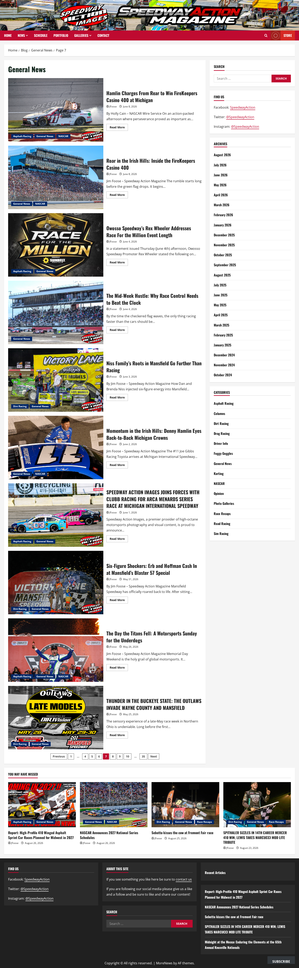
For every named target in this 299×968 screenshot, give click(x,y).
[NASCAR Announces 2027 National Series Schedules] (114, 804)
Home (8, 35)
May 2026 (220, 184)
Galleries (81, 35)
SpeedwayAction (242, 107)
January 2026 (222, 225)
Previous (59, 756)
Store (288, 35)
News (21, 35)
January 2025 (222, 345)
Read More (119, 128)
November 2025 (224, 244)
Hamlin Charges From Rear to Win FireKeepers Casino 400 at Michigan (55, 110)
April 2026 (221, 194)
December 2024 (224, 354)
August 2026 (222, 154)
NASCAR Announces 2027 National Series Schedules (109, 835)
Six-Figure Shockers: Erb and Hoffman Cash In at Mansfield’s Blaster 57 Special (55, 582)
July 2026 (220, 165)
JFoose (113, 106)
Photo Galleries (224, 503)
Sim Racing (221, 533)
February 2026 (223, 214)
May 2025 (220, 304)
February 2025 (223, 335)
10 (127, 756)
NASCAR (63, 136)
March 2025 (221, 325)
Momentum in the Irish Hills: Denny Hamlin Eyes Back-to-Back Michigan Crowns (55, 447)
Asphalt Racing (22, 136)
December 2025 (224, 234)
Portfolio (60, 35)
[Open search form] (265, 35)
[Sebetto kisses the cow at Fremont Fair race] (185, 804)
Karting (219, 473)
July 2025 (220, 285)
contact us (184, 879)
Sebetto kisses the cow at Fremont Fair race (182, 832)
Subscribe (281, 961)
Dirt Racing (20, 406)
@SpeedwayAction (240, 117)
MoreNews (164, 963)
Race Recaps (222, 513)
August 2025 (222, 275)
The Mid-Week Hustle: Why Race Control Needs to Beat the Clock (55, 312)
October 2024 (223, 374)
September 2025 (225, 264)
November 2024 (224, 364)
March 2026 (221, 204)
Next (153, 756)
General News (44, 136)
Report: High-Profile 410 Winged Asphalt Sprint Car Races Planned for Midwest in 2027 (41, 835)
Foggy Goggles (223, 453)
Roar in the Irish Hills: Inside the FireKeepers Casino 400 (55, 177)
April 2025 (221, 314)
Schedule (40, 35)
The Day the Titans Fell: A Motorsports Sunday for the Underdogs (55, 650)
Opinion (219, 493)
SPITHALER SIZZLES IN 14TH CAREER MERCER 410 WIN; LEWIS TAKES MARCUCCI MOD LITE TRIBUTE (255, 837)
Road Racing (222, 523)
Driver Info (221, 443)
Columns (219, 413)
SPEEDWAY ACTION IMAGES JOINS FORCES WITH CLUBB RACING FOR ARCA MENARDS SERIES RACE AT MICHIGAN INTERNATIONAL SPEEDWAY (55, 515)
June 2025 (220, 294)
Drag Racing (222, 433)
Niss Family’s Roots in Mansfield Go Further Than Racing (55, 380)
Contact (103, 35)
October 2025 (223, 254)
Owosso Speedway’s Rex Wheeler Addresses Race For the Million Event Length (55, 245)
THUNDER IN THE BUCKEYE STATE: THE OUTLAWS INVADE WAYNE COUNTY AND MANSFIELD (55, 717)
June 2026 (221, 174)
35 (143, 756)
